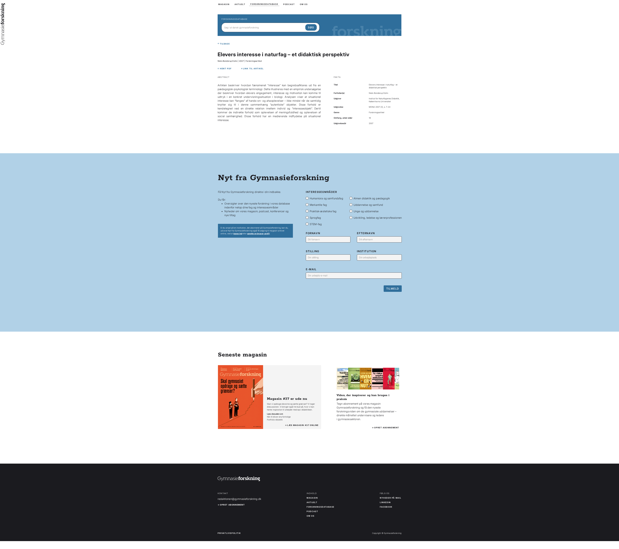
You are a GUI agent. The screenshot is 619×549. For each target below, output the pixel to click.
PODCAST (289, 4)
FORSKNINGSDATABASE (264, 4)
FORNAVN (313, 233)
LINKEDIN (385, 502)
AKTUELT (240, 4)
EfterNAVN (366, 233)
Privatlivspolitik (229, 533)
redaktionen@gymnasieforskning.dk (239, 498)
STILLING (312, 251)
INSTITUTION (366, 251)
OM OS (304, 4)
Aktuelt (312, 502)
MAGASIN (223, 4)
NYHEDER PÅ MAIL (390, 498)
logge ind (237, 233)
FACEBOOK (386, 507)
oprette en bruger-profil (258, 233)
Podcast (312, 511)
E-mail (311, 269)
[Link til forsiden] (3, 42)
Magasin (312, 498)
